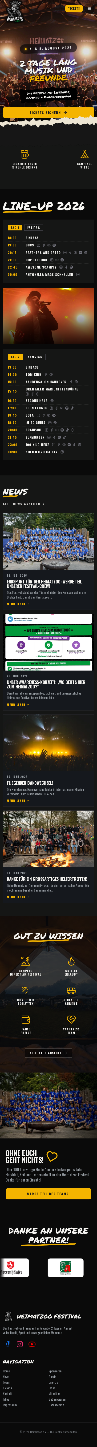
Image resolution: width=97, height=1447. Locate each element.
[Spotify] (54, 245)
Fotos (51, 1388)
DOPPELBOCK (36, 260)
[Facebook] (43, 245)
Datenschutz (56, 1405)
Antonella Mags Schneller (49, 274)
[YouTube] (49, 245)
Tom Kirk (33, 374)
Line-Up (53, 1382)
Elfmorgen (35, 437)
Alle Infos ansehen (45, 1053)
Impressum (10, 1405)
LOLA (30, 415)
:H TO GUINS (35, 422)
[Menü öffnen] (89, 8)
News (6, 1376)
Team (6, 1382)
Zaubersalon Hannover (46, 382)
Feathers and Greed (43, 252)
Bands (52, 1376)
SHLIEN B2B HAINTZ (41, 452)
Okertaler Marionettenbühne (52, 389)
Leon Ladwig (36, 408)
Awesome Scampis (41, 267)
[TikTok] (72, 408)
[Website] (85, 252)
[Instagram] (38, 245)
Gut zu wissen (56, 1399)
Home (6, 1371)
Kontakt (7, 1393)
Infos (6, 1399)
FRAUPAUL (34, 430)
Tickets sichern (45, 112)
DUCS (30, 245)
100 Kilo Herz (37, 444)
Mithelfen (54, 1393)
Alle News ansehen (21, 504)
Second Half (36, 400)
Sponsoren (54, 1371)
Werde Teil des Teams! (48, 1193)
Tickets (74, 8)
